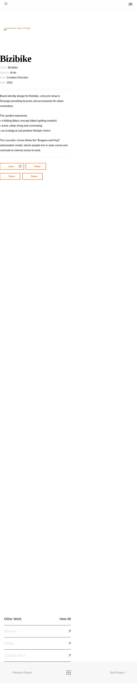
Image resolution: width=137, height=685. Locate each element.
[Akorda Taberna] (41, 510)
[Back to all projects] (68, 671)
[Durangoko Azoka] (41, 556)
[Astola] (41, 424)
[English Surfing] (41, 294)
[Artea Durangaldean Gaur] (41, 370)
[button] (130, 4)
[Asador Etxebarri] (41, 455)
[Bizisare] (41, 266)
